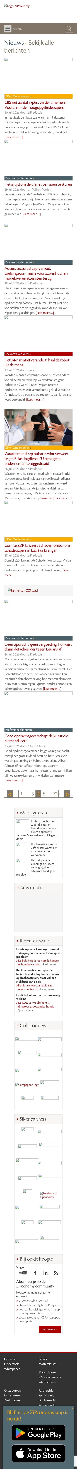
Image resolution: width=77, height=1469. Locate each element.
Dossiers (9, 1359)
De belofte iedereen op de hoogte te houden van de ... (38, 963)
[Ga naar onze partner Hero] (49, 1102)
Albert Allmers (36, 746)
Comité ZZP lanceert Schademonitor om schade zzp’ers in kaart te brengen (37, 548)
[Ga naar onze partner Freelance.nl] (49, 1195)
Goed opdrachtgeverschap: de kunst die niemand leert (36, 738)
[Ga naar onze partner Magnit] (27, 1071)
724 (56, 793)
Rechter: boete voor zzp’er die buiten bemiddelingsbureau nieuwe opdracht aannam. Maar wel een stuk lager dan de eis (38, 830)
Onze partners (13, 1395)
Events (42, 1359)
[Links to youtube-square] (23, 1274)
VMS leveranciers (49, 1377)
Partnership (46, 1390)
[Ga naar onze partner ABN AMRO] (49, 1164)
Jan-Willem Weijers (39, 189)
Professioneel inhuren (18, 178)
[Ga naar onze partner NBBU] (27, 1211)
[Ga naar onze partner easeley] (49, 1133)
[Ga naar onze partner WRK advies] (49, 1242)
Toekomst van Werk (17, 354)
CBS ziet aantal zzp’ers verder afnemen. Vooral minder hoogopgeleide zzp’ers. (35, 105)
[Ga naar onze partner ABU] (49, 1211)
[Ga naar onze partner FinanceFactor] (49, 1040)
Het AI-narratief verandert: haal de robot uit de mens (36, 363)
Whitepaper (12, 1369)
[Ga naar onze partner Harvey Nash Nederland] (27, 1102)
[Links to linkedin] (45, 1274)
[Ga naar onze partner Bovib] (49, 1071)
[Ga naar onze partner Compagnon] (27, 1086)
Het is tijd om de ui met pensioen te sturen (38, 184)
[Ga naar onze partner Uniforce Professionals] (49, 1226)
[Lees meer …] (13, 137)
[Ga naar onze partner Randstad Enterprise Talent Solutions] (27, 1133)
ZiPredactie (34, 112)
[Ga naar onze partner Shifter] (27, 1164)
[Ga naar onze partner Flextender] (49, 1055)
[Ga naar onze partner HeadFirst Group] (49, 1086)
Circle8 (31, 370)
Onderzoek (11, 1364)
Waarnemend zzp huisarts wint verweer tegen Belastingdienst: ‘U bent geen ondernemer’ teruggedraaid (36, 458)
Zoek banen (12, 1400)
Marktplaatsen (47, 1372)
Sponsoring (46, 1395)
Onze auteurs (13, 1390)
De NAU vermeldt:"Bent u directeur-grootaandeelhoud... (37, 1007)
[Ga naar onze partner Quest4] (27, 1149)
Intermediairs (47, 1382)
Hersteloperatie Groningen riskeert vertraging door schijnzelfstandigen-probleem (35, 867)
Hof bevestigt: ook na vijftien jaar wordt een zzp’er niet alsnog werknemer (44, 849)
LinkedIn (46, 498)
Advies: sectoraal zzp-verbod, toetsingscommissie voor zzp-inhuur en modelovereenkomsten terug (36, 273)
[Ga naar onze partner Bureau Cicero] (27, 1226)
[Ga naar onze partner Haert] (27, 1180)
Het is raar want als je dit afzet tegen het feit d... (36, 987)
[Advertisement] (38, 912)
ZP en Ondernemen (17, 96)
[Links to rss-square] (56, 1274)
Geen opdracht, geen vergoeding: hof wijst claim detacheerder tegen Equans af (38, 647)
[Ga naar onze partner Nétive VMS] (27, 1195)
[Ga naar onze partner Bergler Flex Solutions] (27, 1242)
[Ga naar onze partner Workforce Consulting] (49, 1149)
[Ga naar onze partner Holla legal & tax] (49, 1180)
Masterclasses (47, 1364)
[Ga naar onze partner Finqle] (27, 1040)
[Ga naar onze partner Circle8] (27, 1055)
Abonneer (49, 1329)
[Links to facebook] (35, 1274)
